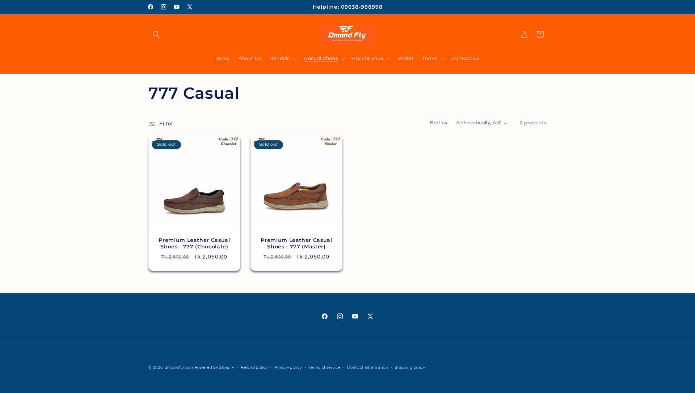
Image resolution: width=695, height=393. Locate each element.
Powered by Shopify (214, 367)
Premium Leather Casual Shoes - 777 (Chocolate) (194, 243)
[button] (156, 34)
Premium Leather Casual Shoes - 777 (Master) (296, 243)
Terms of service (324, 367)
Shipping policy (410, 367)
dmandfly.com (179, 367)
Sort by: (439, 122)
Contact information (367, 367)
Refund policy (254, 367)
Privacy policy (288, 367)
